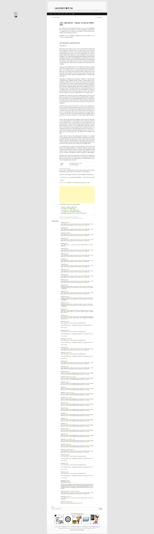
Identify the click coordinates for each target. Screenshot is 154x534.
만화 (66, 13)
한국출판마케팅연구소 (70, 449)
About (51, 13)
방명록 (73, 13)
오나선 (67, 402)
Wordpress (65, 526)
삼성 (81, 182)
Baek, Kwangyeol (69, 397)
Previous (98, 17)
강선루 (67, 463)
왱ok (66, 423)
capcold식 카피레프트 (75, 526)
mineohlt (67, 269)
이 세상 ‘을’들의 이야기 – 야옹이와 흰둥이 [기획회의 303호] (71, 211)
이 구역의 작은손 (69, 338)
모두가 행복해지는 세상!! (70, 439)
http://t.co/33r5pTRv (64, 327)
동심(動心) (68, 454)
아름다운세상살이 (69, 501)
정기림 (67, 366)
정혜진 (67, 227)
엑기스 (55, 13)
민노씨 (67, 309)
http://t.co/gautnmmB (90, 497)
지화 (66, 243)
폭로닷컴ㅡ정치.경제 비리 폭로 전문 (72, 491)
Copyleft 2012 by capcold (65, 177)
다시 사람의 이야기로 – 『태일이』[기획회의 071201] (70, 210)
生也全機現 (68, 233)
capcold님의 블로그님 (64, 8)
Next (101, 17)
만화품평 (68, 182)
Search (100, 508)
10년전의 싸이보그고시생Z (71, 376)
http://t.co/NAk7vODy (64, 312)
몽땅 (59, 13)
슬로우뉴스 (67, 35)
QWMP (67, 238)
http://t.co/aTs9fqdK (81, 229)
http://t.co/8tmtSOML (90, 244)
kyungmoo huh (68, 352)
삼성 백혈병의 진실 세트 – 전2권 (75, 163)
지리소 (67, 291)
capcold (88, 182)
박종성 (67, 253)
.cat (66, 418)
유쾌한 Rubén (68, 444)
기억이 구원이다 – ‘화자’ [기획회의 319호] (68, 208)
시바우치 (67, 302)
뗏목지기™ (68, 321)
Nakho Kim (68, 222)
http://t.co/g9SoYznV (79, 503)
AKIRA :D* (67, 428)
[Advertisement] (77, 194)
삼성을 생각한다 (83, 28)
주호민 (67, 347)
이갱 (66, 259)
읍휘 (66, 361)
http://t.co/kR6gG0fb (69, 374)
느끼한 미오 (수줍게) (70, 392)
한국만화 (84, 182)
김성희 (67, 274)
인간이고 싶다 (68, 496)
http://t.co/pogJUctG (83, 286)
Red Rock (67, 480)
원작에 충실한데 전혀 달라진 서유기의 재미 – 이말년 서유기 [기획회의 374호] (74, 213)
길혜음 (67, 264)
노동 (80, 182)
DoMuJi (67, 248)
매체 (62, 13)
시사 (69, 13)
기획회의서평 (76, 182)
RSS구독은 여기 (85, 526)
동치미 (67, 285)
